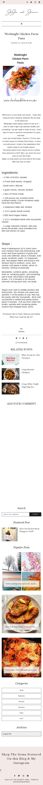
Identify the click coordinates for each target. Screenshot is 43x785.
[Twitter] (31, 2)
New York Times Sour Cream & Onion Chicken (21, 627)
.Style (21, 690)
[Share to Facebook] (20, 338)
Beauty (21, 701)
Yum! (30, 43)
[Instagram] (35, 2)
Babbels (21, 696)
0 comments (22, 343)
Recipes (21, 707)
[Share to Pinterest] (24, 338)
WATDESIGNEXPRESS (21, 782)
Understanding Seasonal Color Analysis (21, 584)
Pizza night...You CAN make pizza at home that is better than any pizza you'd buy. (21, 670)
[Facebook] (27, 2)
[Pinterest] (39, 2)
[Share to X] (17, 338)
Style (21, 713)
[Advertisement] (21, 480)
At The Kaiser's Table (20, 780)
